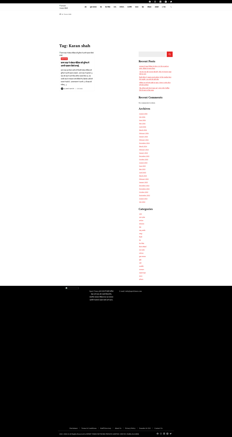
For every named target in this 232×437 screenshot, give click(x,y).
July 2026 (142, 117)
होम (86, 7)
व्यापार (136, 7)
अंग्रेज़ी (157, 7)
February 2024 (144, 150)
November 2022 (144, 189)
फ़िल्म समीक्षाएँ (142, 247)
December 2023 (144, 156)
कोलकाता (141, 224)
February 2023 (144, 179)
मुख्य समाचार (93, 7)
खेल (143, 7)
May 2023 (142, 169)
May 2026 (142, 123)
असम (140, 214)
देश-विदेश (107, 7)
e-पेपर (164, 7)
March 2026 (143, 130)
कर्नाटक (141, 221)
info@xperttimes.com (133, 291)
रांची (140, 263)
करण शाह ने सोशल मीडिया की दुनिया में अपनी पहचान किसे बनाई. (75, 64)
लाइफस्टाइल (64, 59)
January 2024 (143, 153)
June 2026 (142, 120)
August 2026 (143, 114)
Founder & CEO (145, 428)
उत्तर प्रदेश (142, 217)
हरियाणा (141, 279)
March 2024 (143, 146)
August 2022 (143, 199)
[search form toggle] (171, 7)
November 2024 (144, 143)
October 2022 (143, 192)
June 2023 (142, 166)
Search (170, 54)
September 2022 (144, 195)
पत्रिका (149, 7)
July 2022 (142, 202)
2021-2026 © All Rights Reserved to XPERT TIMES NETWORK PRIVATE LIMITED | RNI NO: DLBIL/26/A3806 (99, 434)
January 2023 (143, 182)
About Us (118, 428)
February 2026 (144, 133)
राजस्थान (141, 270)
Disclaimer (74, 428)
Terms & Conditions (89, 428)
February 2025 (144, 140)
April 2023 (142, 172)
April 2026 (142, 127)
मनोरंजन (122, 7)
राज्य (115, 7)
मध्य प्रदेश (142, 250)
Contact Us (158, 428)
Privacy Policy (130, 428)
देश (101, 7)
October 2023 (143, 159)
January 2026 (143, 137)
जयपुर (140, 234)
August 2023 (143, 163)
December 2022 (144, 186)
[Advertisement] (116, 29)
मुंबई (140, 260)
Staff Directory (105, 428)
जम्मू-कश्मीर (142, 230)
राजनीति (129, 7)
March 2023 (143, 176)
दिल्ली (140, 237)
